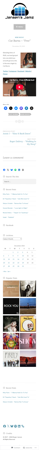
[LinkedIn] (19, 170)
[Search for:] (19, 181)
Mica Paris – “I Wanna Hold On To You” (15, 194)
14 (9, 259)
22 (13, 263)
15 (13, 259)
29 (13, 266)
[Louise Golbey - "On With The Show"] (28, 341)
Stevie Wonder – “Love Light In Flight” (15, 208)
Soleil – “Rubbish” (8, 217)
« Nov (4, 271)
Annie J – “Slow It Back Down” (17, 132)
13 (4, 259)
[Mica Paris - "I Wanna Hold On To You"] (28, 289)
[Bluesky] (11, 170)
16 (18, 259)
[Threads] (23, 170)
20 (4, 263)
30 (18, 266)
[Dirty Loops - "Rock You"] (11, 306)
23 (18, 263)
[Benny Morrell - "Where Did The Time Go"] (28, 306)
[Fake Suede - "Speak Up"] (28, 323)
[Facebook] (4, 170)
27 (4, 266)
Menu (20, 27)
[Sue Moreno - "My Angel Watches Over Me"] (11, 323)
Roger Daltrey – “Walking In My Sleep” (23, 141)
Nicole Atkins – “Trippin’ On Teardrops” (15, 213)
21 (9, 263)
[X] (8, 170)
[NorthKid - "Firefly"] (11, 359)
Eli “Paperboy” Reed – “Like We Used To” (16, 199)
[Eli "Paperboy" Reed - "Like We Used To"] (11, 289)
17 (23, 259)
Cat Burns (13, 114)
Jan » (9, 271)
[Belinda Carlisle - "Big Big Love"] (11, 341)
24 (23, 263)
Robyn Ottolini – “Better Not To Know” (15, 203)
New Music (19, 37)
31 (23, 266)
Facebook (9, 225)
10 (23, 256)
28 (9, 266)
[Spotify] (15, 170)
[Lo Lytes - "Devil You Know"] (28, 359)
